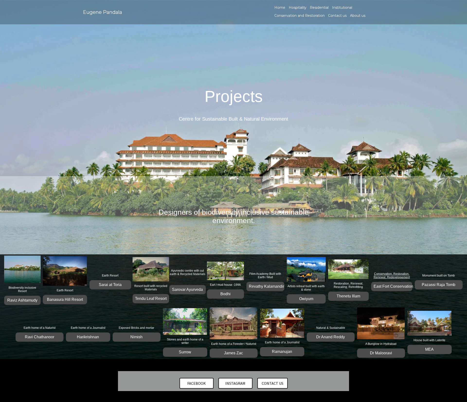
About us (357, 15)
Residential (319, 7)
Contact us (337, 15)
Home (279, 7)
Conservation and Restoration (299, 15)
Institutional (342, 7)
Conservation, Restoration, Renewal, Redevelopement (392, 275)
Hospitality (297, 7)
